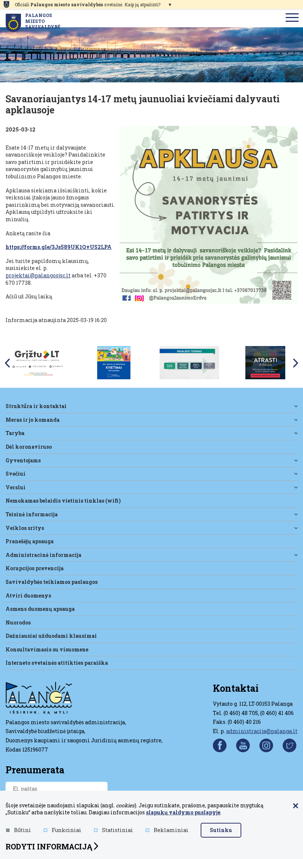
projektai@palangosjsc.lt (38, 275)
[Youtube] (243, 745)
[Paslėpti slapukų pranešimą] (295, 806)
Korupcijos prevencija (35, 568)
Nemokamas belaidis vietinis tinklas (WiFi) (63, 500)
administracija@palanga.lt (261, 731)
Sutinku (221, 830)
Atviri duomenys (28, 595)
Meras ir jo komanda (32, 419)
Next (295, 363)
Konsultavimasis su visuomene (47, 649)
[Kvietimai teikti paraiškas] (113, 362)
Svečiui (15, 473)
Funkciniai (66, 830)
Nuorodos (18, 622)
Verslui (15, 487)
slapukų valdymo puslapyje (183, 812)
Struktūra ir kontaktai (36, 406)
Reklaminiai (171, 830)
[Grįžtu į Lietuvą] (38, 362)
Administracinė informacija (43, 554)
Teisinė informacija (32, 514)
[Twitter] (289, 745)
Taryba (15, 433)
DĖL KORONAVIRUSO (29, 446)
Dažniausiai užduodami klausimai (51, 635)
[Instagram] (266, 745)
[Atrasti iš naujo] (265, 362)
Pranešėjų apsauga (30, 541)
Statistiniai (117, 830)
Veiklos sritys (25, 527)
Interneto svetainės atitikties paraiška (57, 662)
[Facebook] (220, 745)
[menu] (292, 18)
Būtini (22, 830)
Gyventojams (23, 460)
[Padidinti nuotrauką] (208, 215)
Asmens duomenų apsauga (40, 608)
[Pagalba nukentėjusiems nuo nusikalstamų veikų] (189, 362)
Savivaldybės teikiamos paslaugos (52, 581)
